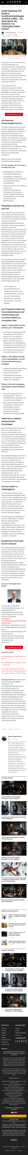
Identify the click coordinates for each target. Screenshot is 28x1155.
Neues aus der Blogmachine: (14, 1116)
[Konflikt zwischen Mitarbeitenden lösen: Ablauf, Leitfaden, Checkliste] (4, 942)
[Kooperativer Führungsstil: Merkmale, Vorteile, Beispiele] (14, 891)
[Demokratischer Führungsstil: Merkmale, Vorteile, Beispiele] (14, 849)
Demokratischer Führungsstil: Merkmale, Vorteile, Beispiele (10, 858)
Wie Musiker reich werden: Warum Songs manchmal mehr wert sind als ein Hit (17, 925)
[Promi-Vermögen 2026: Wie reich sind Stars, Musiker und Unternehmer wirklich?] (4, 934)
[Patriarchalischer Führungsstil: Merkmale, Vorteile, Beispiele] (14, 788)
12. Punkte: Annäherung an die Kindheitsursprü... (14, 1125)
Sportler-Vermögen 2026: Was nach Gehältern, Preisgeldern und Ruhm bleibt (17, 916)
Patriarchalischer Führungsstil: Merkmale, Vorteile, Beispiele (11, 797)
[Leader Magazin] (14, 2)
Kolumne (15, 34)
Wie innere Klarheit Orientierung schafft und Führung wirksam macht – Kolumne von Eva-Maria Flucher (14, 879)
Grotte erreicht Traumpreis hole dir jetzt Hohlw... (14, 1135)
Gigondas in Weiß (14, 1119)
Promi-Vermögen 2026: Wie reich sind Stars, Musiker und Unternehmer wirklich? (17, 934)
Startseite (3, 6)
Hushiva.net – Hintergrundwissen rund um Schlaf (14, 1124)
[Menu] (2, 2)
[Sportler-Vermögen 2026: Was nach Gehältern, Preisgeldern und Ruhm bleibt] (4, 916)
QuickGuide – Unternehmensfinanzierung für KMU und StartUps (13, 621)
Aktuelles (4, 729)
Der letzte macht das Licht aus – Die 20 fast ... (14, 1133)
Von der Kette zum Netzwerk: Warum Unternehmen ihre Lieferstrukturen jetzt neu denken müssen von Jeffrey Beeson (13, 671)
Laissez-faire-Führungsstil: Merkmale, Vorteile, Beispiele (14, 1010)
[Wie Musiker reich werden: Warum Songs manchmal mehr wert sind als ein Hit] (4, 925)
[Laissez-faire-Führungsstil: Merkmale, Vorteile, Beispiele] (14, 828)
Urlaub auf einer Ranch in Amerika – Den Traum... (14, 1132)
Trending (17, 729)
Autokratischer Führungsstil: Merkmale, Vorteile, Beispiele (14, 990)
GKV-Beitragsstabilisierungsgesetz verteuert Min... (14, 1130)
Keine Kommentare (7, 36)
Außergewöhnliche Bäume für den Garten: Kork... (14, 1118)
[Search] (26, 2)
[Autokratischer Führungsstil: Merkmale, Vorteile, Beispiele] (14, 808)
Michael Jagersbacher (11, 32)
